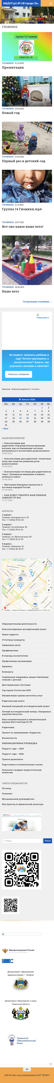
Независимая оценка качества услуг (22, 695)
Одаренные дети (11, 645)
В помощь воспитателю (15, 655)
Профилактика (10, 650)
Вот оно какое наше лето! (22, 226)
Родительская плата (13, 701)
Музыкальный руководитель (18, 799)
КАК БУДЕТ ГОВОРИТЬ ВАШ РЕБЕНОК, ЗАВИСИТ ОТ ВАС (24, 496)
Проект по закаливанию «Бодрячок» (21, 732)
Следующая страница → (37, 301)
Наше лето (10, 291)
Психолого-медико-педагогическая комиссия (22, 771)
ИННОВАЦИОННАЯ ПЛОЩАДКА (19, 743)
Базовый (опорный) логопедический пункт (26, 706)
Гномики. (8, 63)
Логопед (6, 788)
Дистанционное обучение (16, 685)
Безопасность (9, 738)
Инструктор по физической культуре (22, 804)
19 (20, 418)
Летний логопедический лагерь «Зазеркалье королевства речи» (26, 712)
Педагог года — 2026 (13, 754)
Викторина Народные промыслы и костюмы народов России (22, 486)
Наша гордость (10, 634)
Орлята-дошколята (12, 759)
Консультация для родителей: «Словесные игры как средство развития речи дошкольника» (26, 461)
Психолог (7, 793)
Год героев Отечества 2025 (16, 690)
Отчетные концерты (13, 639)
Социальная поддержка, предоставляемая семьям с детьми (25, 678)
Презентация (13, 67)
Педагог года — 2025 (13, 748)
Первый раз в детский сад (23, 161)
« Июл (5, 428)
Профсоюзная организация (17, 661)
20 (27, 418)
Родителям (8, 727)
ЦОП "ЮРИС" (43, 1075)
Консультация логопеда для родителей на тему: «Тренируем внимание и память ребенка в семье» (26, 474)
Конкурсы (7, 671)
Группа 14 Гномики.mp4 (22, 209)
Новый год (11, 113)
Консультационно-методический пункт (24, 629)
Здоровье (7, 666)
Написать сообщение (18, 374)
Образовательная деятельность (19, 623)
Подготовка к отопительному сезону (22, 764)
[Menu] (50, 3)
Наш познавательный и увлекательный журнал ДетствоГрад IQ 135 (24, 720)
